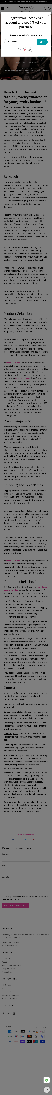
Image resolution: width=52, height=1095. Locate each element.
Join (42, 41)
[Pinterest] (25, 50)
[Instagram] (30, 50)
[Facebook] (20, 50)
